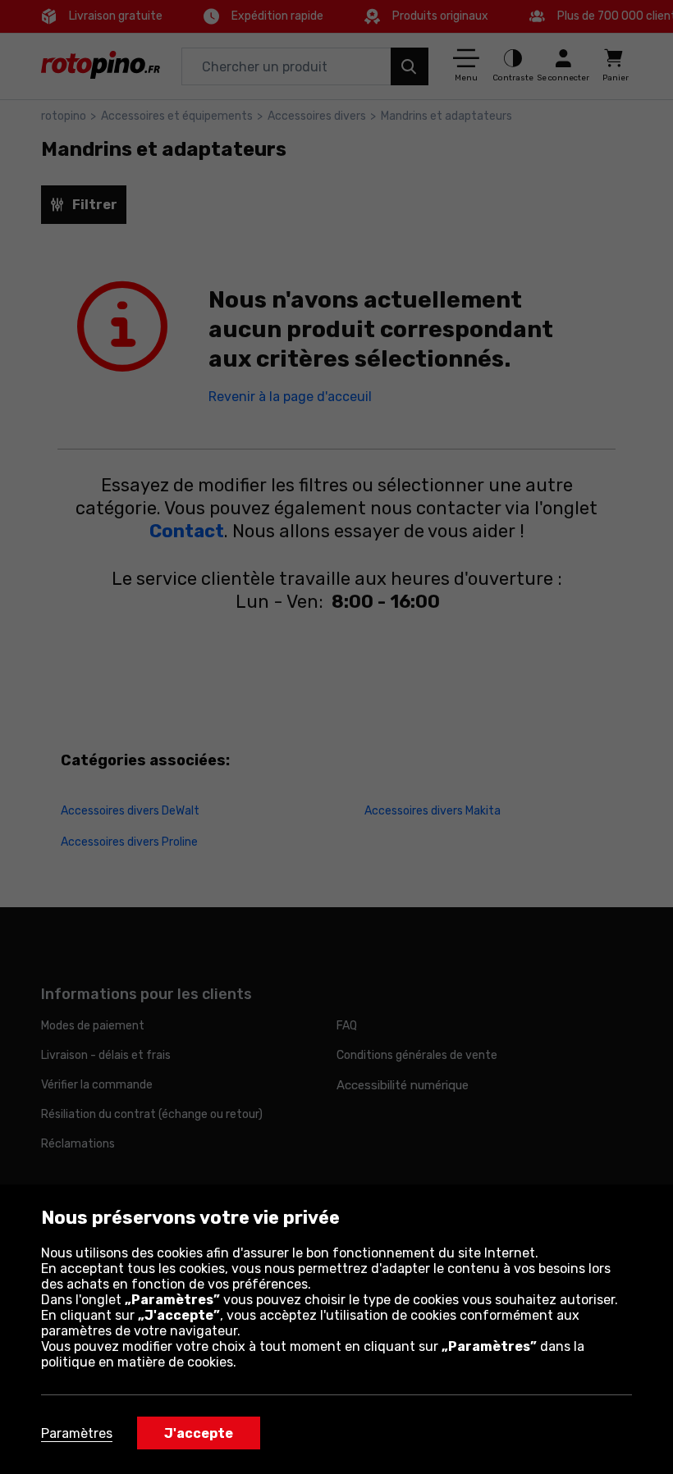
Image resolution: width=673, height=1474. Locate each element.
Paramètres (76, 1433)
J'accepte (198, 1433)
